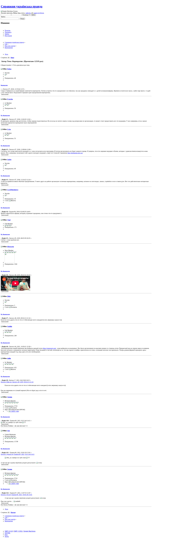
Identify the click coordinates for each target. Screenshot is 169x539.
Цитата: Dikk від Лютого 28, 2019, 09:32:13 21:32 (17, 382)
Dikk (9, 296)
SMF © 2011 (18, 531)
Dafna (9, 69)
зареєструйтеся (39, 13)
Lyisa (9, 129)
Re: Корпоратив (5, 115)
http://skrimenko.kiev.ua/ (75, 153)
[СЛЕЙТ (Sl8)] (14, 411)
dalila (9, 358)
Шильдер (10, 246)
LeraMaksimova (12, 190)
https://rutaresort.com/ (49, 348)
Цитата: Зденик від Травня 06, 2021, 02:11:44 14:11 (17, 454)
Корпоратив (4, 85)
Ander (9, 159)
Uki (8, 431)
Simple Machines (29, 531)
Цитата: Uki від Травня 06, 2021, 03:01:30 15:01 (16, 495)
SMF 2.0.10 (9, 531)
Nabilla (9, 326)
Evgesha (10, 99)
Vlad (8, 220)
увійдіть (28, 13)
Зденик (9, 397)
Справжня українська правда (21, 6)
